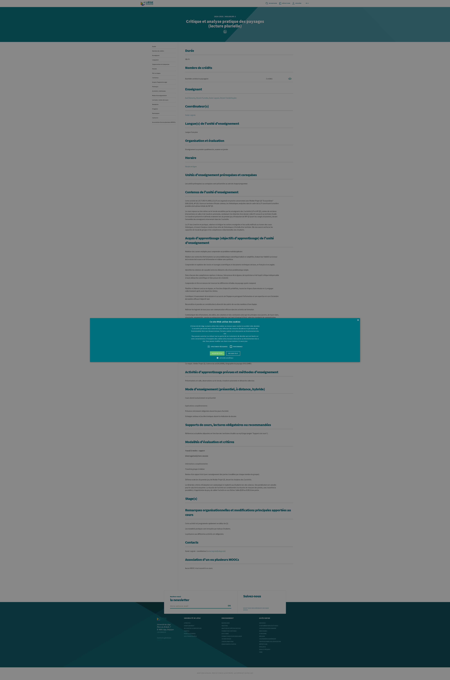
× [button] (358, 320)
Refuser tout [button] (233, 353)
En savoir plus (242, 341)
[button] (225, 340)
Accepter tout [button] (217, 353)
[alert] (225, 340)
